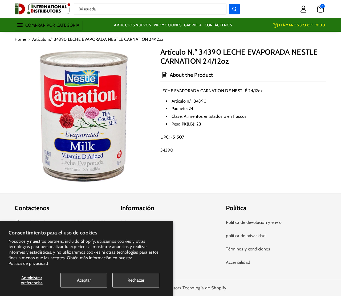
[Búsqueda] (234, 9)
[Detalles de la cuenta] (303, 9)
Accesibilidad (238, 262)
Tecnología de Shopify (204, 287)
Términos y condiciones (248, 249)
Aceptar (84, 280)
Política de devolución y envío (254, 222)
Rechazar (136, 280)
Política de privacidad (28, 263)
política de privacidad (246, 235)
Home (20, 39)
